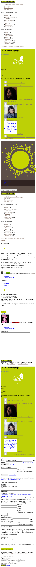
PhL (6, 23)
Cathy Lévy (8, 26)
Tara (6, 18)
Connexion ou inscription (8, 192)
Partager (6, 276)
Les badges (7, 6)
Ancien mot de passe (6, 519)
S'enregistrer (12, 464)
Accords (32, 273)
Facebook (20, 504)
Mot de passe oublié (27, 462)
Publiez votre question (7, 549)
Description (4, 515)
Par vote (6, 283)
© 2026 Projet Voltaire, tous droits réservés (12, 46)
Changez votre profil (6, 496)
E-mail (29, 467)
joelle (7, 15)
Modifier (3, 312)
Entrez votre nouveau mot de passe (10, 488)
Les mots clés (8, 9)
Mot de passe (20, 469)
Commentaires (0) (9, 277)
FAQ (5, 182)
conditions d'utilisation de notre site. (10, 479)
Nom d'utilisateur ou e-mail (8, 460)
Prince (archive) (9, 17)
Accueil (3, 240)
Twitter (19, 506)
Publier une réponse (6, 360)
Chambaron (8, 20)
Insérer (3, 565)
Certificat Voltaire (23, 364)
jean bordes (8, 25)
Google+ (19, 508)
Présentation (7, 181)
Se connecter (12, 475)
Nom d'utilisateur (5, 467)
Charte (6, 185)
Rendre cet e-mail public (26, 512)
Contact (6, 184)
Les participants (8, 8)
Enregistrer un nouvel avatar (9, 494)
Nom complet (4, 498)
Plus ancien (7, 285)
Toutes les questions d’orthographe (13, 4)
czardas (7, 22)
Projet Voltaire (11, 364)
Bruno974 (8, 43)
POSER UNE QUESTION (7, 1)
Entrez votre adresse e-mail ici (9, 482)
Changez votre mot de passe (24, 494)
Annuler (3, 313)
